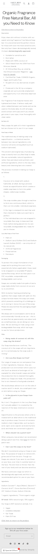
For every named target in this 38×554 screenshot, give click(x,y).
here (25, 440)
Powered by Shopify (25, 550)
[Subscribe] (31, 536)
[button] (4, 3)
